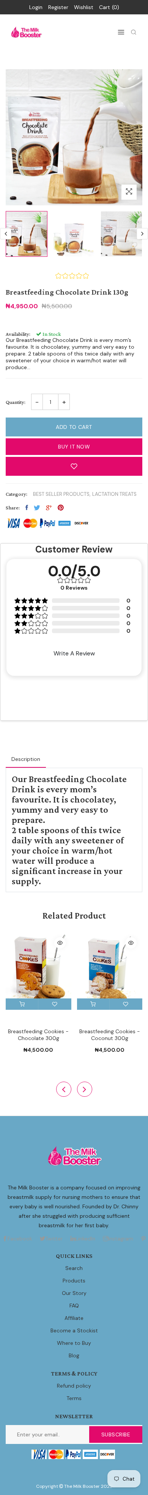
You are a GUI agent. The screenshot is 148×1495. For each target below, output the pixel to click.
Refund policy (74, 1385)
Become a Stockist (74, 1330)
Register (58, 7)
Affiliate (74, 1318)
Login (36, 7)
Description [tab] (25, 759)
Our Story (74, 1293)
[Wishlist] (54, 1004)
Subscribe (116, 1434)
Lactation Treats (114, 494)
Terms (74, 1398)
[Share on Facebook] (26, 507)
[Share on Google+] (49, 507)
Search (74, 1268)
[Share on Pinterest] (61, 507)
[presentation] (5, 233)
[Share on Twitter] (37, 507)
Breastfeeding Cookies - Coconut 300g (109, 1035)
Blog (74, 1355)
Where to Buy (74, 1343)
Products (74, 1280)
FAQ (74, 1305)
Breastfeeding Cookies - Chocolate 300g (38, 1035)
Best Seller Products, (61, 494)
